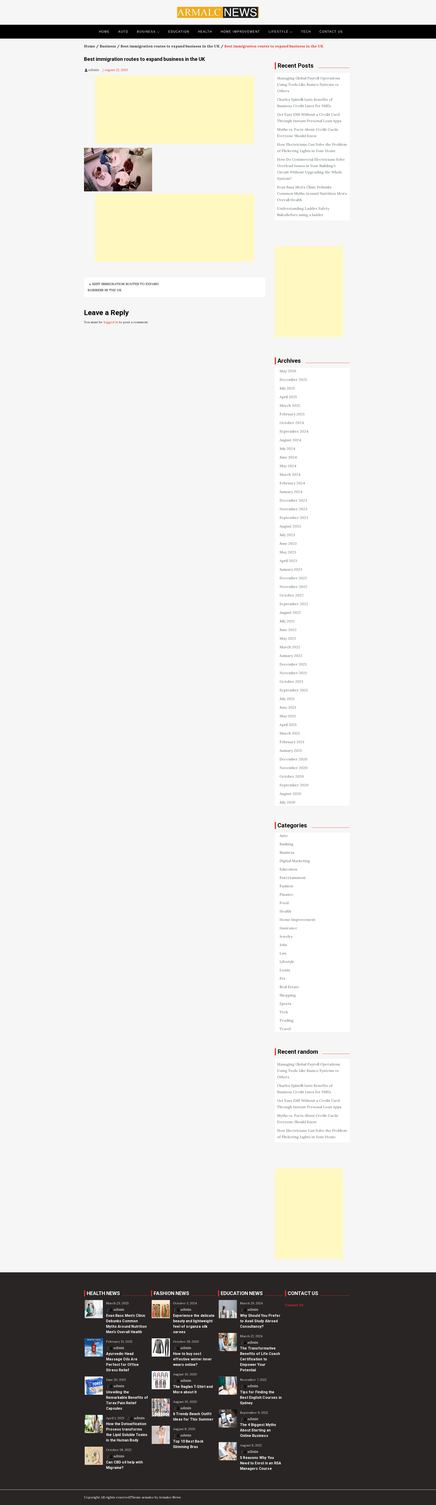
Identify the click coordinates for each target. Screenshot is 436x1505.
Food (284, 903)
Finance (286, 894)
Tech (306, 31)
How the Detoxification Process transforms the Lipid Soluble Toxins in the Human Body (126, 1432)
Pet (282, 978)
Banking (286, 844)
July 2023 (287, 535)
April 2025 (288, 397)
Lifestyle (279, 31)
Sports (285, 1003)
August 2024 (290, 440)
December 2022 (293, 578)
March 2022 (290, 647)
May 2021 (288, 716)
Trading (287, 1020)
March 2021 (290, 733)
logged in (111, 322)
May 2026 (288, 371)
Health (205, 31)
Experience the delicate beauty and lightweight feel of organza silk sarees (194, 1323)
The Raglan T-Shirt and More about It (193, 1389)
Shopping (288, 995)
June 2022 (288, 629)
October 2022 (292, 595)
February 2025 (292, 414)
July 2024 (287, 448)
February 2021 (292, 742)
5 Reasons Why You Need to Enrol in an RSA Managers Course (260, 1463)
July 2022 (287, 621)
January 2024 (291, 491)
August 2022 (290, 612)
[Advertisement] (174, 110)
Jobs (283, 944)
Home (104, 31)
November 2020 (293, 767)
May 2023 (288, 552)
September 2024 (294, 431)
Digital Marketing (295, 861)
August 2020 (290, 793)
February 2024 (292, 483)
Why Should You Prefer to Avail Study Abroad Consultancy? (260, 1321)
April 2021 (288, 724)
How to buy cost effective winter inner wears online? (192, 1359)
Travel (285, 1028)
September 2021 (294, 690)
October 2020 (292, 776)
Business (146, 31)
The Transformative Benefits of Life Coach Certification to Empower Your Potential (260, 1359)
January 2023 (291, 569)
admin (93, 69)
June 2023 (288, 543)
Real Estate (289, 986)
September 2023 (294, 517)
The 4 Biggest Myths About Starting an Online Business (258, 1430)
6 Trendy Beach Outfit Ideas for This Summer (193, 1416)
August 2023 (290, 526)
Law (283, 953)
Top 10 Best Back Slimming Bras (188, 1444)
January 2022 (291, 655)
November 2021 (293, 673)
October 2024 (292, 422)
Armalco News (170, 1497)
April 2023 (288, 560)
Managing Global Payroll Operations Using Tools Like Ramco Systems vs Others (308, 84)
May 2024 (288, 466)
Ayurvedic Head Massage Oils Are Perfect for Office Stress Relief (122, 1362)
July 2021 (287, 698)
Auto (123, 31)
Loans (285, 970)
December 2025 (293, 379)
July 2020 (287, 802)
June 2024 (288, 457)
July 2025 (287, 388)
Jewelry (286, 936)
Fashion (286, 886)
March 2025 (290, 405)
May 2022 (288, 638)
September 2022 (294, 604)
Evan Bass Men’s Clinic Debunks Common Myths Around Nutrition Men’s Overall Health (312, 193)
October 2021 (291, 681)
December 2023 (293, 500)
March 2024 (290, 474)
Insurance (288, 928)
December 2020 (293, 759)
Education (178, 31)
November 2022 (293, 586)
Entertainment (293, 877)
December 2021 (293, 664)
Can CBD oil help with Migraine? (124, 1465)
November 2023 (293, 509)
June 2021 (288, 707)
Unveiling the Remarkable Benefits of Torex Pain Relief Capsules (127, 1400)
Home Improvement (240, 31)
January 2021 (291, 750)
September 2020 (294, 785)
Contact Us (331, 31)
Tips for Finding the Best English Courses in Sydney (261, 1397)
